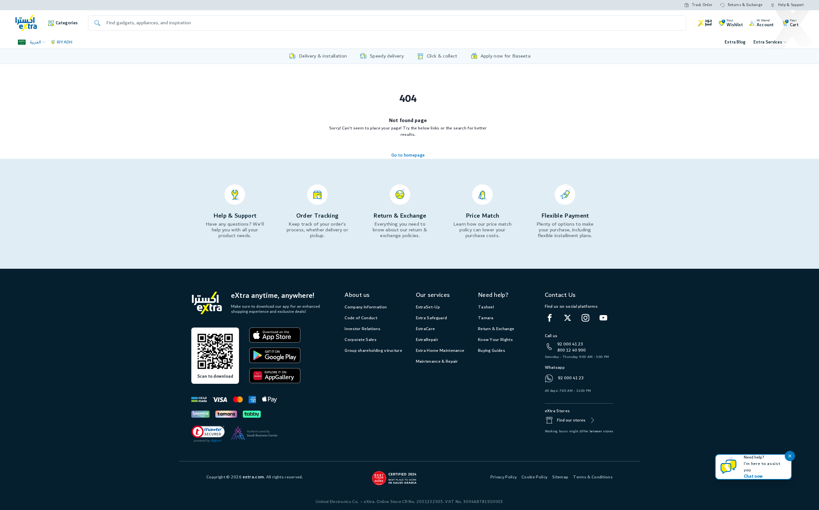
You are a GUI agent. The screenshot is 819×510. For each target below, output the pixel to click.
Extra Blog (735, 42)
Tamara (486, 318)
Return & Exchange (496, 329)
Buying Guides (491, 350)
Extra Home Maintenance (440, 350)
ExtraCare (425, 329)
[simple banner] (26, 22)
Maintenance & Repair (437, 361)
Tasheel (486, 307)
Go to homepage (408, 155)
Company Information (366, 307)
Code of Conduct (361, 318)
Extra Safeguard (431, 318)
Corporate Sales (361, 339)
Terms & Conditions (593, 477)
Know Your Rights (495, 339)
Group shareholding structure (373, 350)
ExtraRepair (427, 339)
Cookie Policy (534, 477)
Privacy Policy (503, 477)
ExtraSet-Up (428, 307)
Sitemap (560, 477)
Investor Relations (362, 329)
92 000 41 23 (570, 344)
